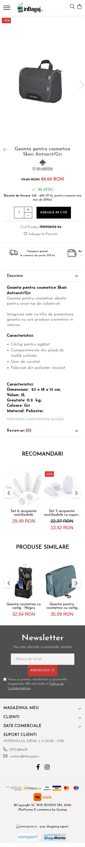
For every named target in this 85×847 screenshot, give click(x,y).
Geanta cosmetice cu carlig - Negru (24, 606)
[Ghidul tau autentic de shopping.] (28, 837)
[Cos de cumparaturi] (79, 7)
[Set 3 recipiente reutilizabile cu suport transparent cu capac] (61, 488)
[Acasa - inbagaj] (29, 8)
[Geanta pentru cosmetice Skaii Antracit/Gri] (42, 80)
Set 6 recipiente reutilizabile (23, 513)
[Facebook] (38, 768)
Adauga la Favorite (42, 234)
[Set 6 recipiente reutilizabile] (23, 488)
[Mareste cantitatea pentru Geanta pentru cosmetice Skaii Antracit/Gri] (28, 210)
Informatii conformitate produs (35, 419)
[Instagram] (47, 768)
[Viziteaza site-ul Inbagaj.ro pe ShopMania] (55, 837)
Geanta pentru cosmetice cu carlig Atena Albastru (61, 606)
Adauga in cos (53, 212)
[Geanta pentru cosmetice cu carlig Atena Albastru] (61, 581)
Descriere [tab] (15, 276)
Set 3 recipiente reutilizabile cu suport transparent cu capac (62, 513)
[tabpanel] (42, 80)
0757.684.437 (18, 750)
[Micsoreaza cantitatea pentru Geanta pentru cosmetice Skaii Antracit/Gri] (28, 215)
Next (81, 84)
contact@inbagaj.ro (23, 756)
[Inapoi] (3, 150)
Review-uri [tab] (19, 431)
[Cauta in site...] (72, 7)
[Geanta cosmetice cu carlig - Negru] (23, 581)
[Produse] (7, 9)
